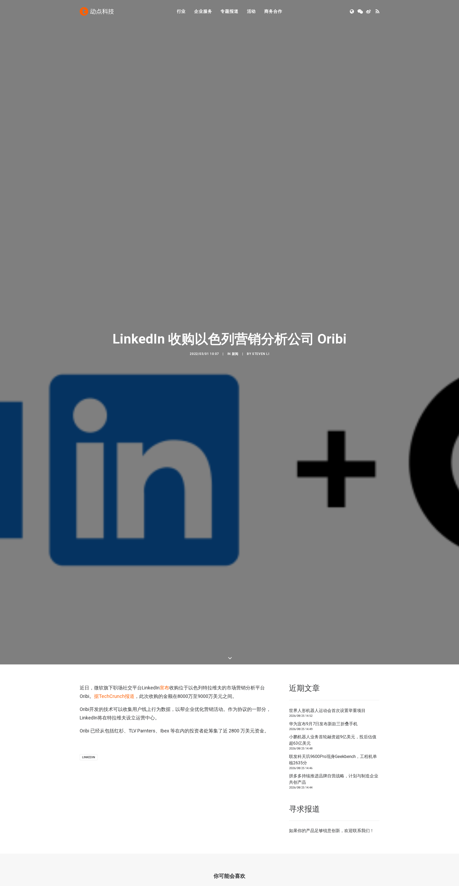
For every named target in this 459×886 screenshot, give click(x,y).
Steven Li (260, 354)
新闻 (235, 354)
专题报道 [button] (229, 11)
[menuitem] (181, 11)
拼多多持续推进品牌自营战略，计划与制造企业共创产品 (333, 779)
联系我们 (361, 830)
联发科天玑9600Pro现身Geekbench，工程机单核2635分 (333, 759)
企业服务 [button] (203, 11)
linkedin (88, 757)
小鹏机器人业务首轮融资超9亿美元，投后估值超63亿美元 (332, 740)
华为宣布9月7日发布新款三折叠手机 (323, 723)
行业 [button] (181, 11)
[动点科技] (97, 11)
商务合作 (273, 11)
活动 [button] (251, 11)
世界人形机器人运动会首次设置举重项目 (327, 710)
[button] (352, 11)
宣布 (164, 687)
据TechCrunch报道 (114, 696)
